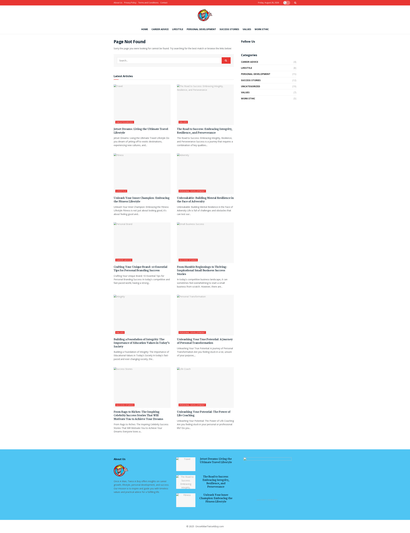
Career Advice (160, 29)
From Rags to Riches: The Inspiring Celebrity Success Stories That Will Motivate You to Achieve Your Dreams (138, 415)
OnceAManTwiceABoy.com (209, 526)
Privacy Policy (130, 2)
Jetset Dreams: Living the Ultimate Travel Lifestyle (141, 131)
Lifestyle (177, 29)
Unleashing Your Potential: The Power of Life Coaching (203, 414)
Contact (163, 2)
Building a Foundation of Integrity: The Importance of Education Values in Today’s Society (142, 343)
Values (247, 29)
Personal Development (201, 29)
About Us (118, 2)
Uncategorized (124, 122)
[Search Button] (226, 60)
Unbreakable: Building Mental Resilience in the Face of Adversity (205, 200)
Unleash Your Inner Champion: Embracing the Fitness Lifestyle (142, 200)
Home (144, 29)
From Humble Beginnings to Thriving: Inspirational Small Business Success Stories (202, 270)
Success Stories (229, 29)
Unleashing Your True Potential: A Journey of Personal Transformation (205, 341)
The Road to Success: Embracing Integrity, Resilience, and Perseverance (204, 131)
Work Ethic (262, 29)
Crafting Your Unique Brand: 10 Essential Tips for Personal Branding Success (140, 269)
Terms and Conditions (148, 2)
